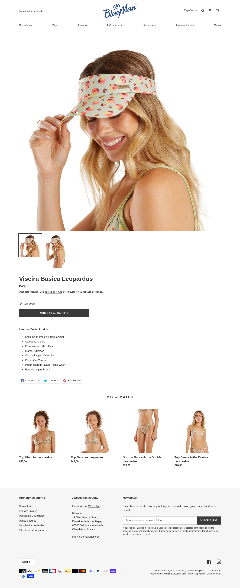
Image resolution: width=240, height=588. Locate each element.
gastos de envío (53, 291)
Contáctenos (26, 506)
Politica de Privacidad (210, 570)
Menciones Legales (164, 570)
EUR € (26, 561)
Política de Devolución (31, 515)
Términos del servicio (31, 530)
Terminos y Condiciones (187, 570)
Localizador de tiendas (32, 525)
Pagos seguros (27, 520)
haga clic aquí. (143, 534)
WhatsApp (94, 506)
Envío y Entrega (28, 510)
